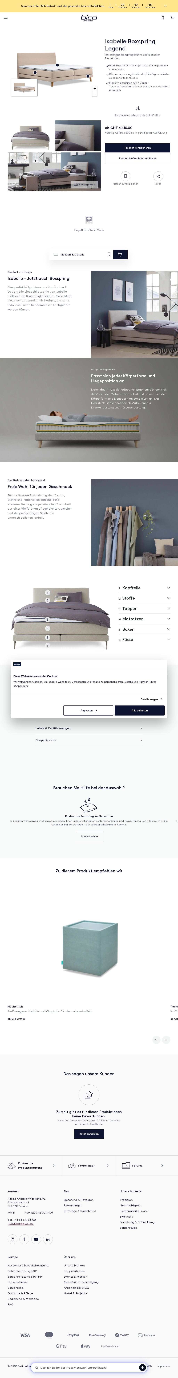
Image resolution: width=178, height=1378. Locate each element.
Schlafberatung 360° (22, 1271)
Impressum (164, 1366)
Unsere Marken (74, 1265)
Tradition (126, 1200)
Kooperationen (74, 1271)
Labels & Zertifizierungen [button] (52, 728)
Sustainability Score (134, 1211)
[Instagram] (12, 1239)
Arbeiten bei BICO (76, 1287)
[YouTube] (36, 1239)
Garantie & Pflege (20, 1293)
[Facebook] (24, 1239)
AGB (149, 1366)
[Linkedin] (48, 1239)
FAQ (11, 1304)
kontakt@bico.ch (21, 1224)
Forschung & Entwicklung (137, 1222)
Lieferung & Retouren (79, 1200)
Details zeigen (149, 699)
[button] (89, 1367)
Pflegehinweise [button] (45, 740)
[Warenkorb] (172, 17)
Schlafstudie (128, 1227)
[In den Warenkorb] (120, 254)
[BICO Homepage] (89, 18)
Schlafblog (15, 1287)
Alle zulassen (140, 710)
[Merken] (109, 254)
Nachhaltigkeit (130, 1205)
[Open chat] (142, 1367)
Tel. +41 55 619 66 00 (22, 1219)
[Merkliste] (162, 17)
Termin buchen (89, 836)
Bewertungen (73, 1205)
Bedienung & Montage (23, 1299)
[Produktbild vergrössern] (31, 135)
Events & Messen (75, 1276)
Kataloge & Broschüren (80, 1211)
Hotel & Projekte (75, 1293)
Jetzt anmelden (89, 1133)
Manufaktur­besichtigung (81, 1282)
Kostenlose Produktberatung (28, 1265)
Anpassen (86, 710)
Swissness (126, 1216)
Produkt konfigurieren (138, 147)
